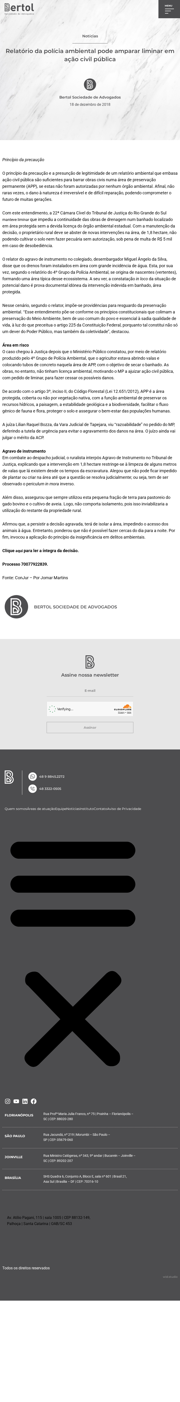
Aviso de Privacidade (124, 809)
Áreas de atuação (41, 809)
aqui (19, 551)
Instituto (87, 809)
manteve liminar (15, 219)
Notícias (73, 809)
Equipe (60, 809)
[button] (73, 951)
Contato (100, 809)
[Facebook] (34, 1101)
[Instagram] (8, 1101)
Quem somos (16, 809)
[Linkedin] (25, 1101)
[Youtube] (16, 1101)
